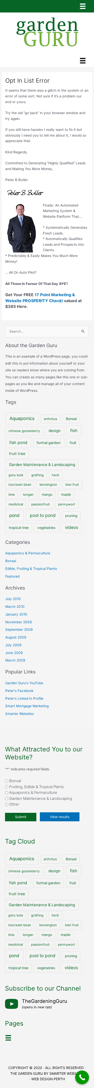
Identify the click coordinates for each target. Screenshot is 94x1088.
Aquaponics (22, 418)
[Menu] (82, 6)
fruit (73, 442)
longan (28, 494)
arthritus (50, 419)
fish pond (18, 442)
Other (14, 804)
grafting (37, 475)
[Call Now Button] (82, 1077)
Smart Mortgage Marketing (27, 706)
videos (71, 527)
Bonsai (71, 419)
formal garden (49, 442)
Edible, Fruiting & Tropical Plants (31, 569)
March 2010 (15, 607)
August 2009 (15, 637)
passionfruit (40, 504)
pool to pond (43, 515)
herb (55, 475)
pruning (71, 516)
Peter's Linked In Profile (24, 698)
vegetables (46, 528)
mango (47, 494)
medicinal (16, 504)
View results (59, 817)
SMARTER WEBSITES (66, 1074)
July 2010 (13, 599)
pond (14, 515)
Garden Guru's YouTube (24, 683)
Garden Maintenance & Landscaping (42, 464)
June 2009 (14, 653)
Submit (20, 817)
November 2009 (18, 622)
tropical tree (19, 527)
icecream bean (20, 484)
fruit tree (17, 453)
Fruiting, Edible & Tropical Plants (36, 786)
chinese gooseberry (24, 431)
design (55, 431)
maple (66, 494)
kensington (48, 484)
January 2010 (16, 614)
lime (12, 494)
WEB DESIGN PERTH (48, 1079)
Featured (12, 576)
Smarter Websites (19, 714)
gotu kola (16, 475)
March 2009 (15, 660)
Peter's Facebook (19, 691)
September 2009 (19, 630)
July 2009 (13, 645)
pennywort (66, 504)
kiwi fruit (72, 484)
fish (73, 430)
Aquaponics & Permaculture (27, 553)
